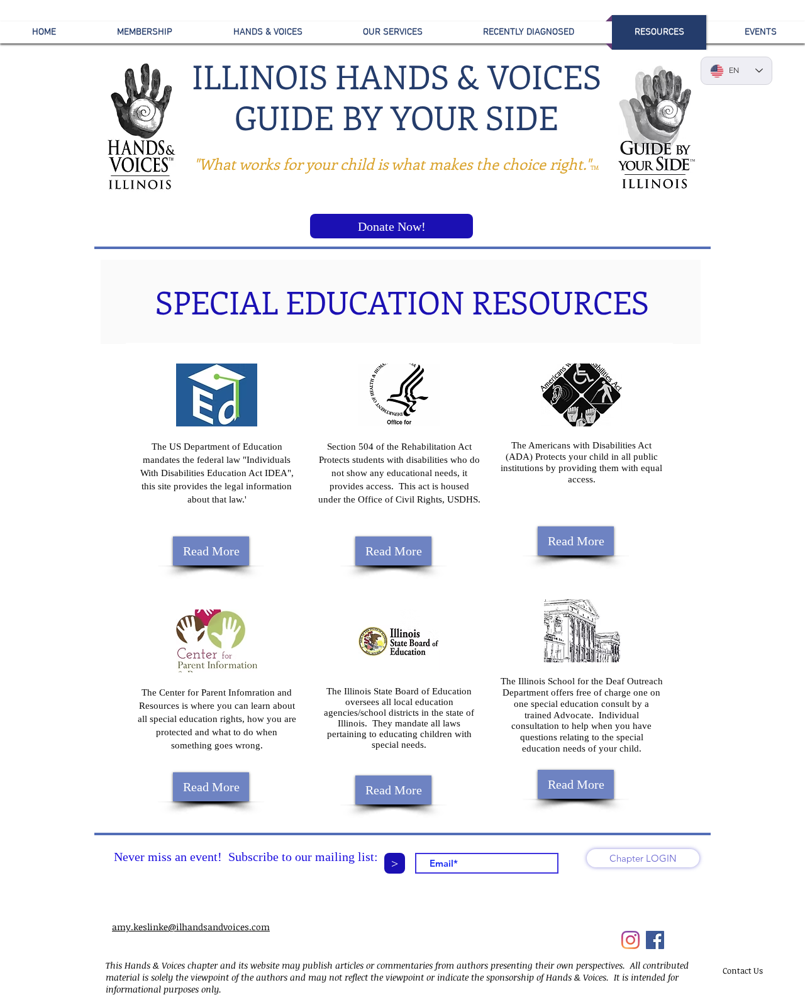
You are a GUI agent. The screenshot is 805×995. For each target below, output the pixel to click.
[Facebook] (655, 940)
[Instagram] (630, 940)
